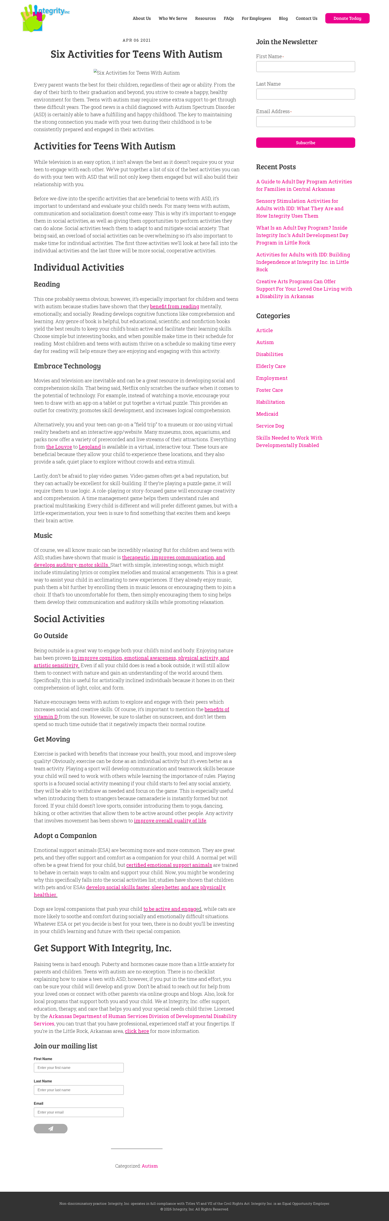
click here (137, 1031)
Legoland (90, 446)
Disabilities (269, 354)
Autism (150, 1166)
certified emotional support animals (169, 865)
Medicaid (267, 414)
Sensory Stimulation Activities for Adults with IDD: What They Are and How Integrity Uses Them (300, 208)
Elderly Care (271, 366)
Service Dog (270, 425)
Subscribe (305, 142)
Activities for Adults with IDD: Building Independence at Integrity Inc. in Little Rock (303, 262)
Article (264, 330)
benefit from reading (174, 306)
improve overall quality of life (170, 820)
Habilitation (270, 402)
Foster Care (269, 390)
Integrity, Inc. (45, 19)
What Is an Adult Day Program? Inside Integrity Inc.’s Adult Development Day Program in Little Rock (302, 235)
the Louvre (59, 446)
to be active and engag (169, 909)
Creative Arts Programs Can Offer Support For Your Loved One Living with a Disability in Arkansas (304, 288)
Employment (271, 378)
